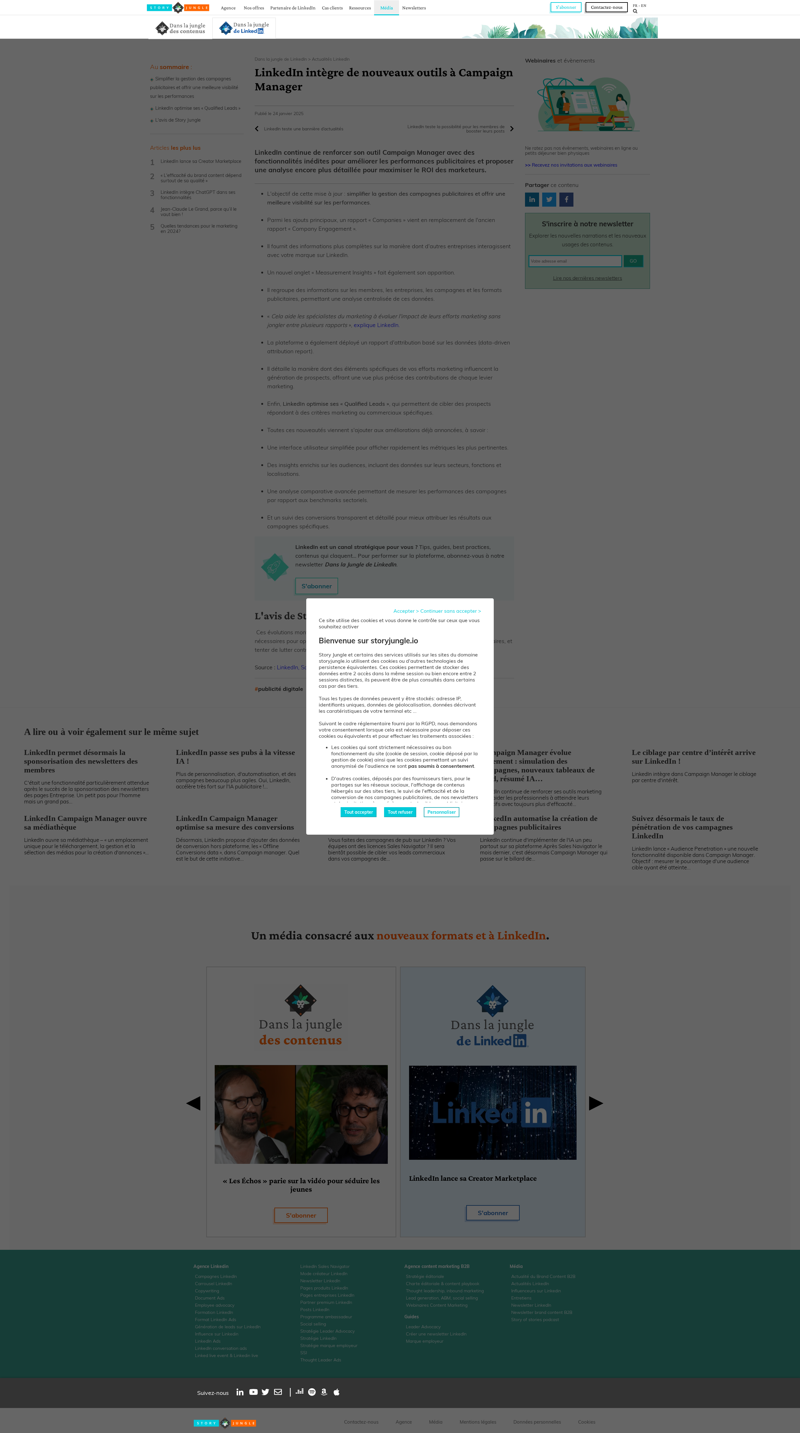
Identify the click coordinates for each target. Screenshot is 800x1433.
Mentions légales (478, 1422)
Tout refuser (400, 812)
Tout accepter (358, 812)
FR (635, 5)
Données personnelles (537, 1422)
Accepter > (406, 611)
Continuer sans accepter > (450, 611)
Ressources (360, 7)
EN (643, 5)
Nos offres (254, 7)
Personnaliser (442, 812)
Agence (228, 7)
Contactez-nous (606, 7)
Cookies (586, 1422)
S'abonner (566, 7)
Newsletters (414, 7)
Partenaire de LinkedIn (293, 7)
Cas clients (332, 7)
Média (386, 7)
